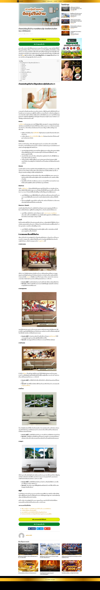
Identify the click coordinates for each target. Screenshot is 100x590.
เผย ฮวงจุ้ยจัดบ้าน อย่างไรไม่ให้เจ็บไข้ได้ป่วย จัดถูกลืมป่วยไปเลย (34, 512)
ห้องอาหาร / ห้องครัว (26, 69)
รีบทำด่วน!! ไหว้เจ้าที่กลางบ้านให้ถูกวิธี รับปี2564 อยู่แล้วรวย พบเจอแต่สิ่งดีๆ (37, 514)
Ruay (23, 55)
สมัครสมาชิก (49, 1)
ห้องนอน (23, 66)
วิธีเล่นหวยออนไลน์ (67, 1)
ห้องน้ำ (23, 70)
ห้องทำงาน (24, 68)
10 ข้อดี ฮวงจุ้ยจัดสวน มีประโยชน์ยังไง (29, 510)
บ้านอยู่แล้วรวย (41, 241)
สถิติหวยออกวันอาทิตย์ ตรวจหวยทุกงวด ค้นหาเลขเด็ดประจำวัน (76, 21)
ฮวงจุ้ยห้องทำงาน (25, 188)
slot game (53, 579)
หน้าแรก (44, 1)
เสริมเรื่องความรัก (52, 336)
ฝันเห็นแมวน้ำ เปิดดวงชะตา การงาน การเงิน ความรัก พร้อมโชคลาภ (76, 15)
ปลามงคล (28, 277)
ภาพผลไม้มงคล (54, 213)
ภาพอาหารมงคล (47, 213)
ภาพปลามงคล (24, 73)
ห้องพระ (23, 64)
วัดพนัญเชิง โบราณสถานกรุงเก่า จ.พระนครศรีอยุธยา (47, 573)
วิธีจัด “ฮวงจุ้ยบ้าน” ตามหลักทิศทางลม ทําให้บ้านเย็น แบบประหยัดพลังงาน (36, 508)
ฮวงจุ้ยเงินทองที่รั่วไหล (26, 385)
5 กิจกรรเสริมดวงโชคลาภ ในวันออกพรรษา (75, 26)
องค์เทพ (41, 136)
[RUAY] (18, 1)
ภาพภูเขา (23, 79)
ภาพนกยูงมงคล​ (24, 75)
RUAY (21, 1)
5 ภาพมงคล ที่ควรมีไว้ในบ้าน (25, 72)
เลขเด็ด (80, 1)
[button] (32, 528)
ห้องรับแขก (24, 65)
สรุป (21, 80)
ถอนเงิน (60, 1)
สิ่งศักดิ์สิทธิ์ (36, 136)
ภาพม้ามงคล (24, 76)
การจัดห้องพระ (21, 124)
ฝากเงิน (55, 1)
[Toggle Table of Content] (57, 61)
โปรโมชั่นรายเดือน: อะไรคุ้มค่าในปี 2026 (70, 573)
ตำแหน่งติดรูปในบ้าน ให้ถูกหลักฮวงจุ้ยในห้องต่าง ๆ (30, 62)
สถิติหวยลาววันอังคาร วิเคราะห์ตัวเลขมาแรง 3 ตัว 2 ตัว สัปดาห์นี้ (76, 8)
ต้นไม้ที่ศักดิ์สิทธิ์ (36, 132)
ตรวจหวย (74, 1)
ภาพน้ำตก (24, 77)
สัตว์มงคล (25, 373)
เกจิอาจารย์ (31, 136)
